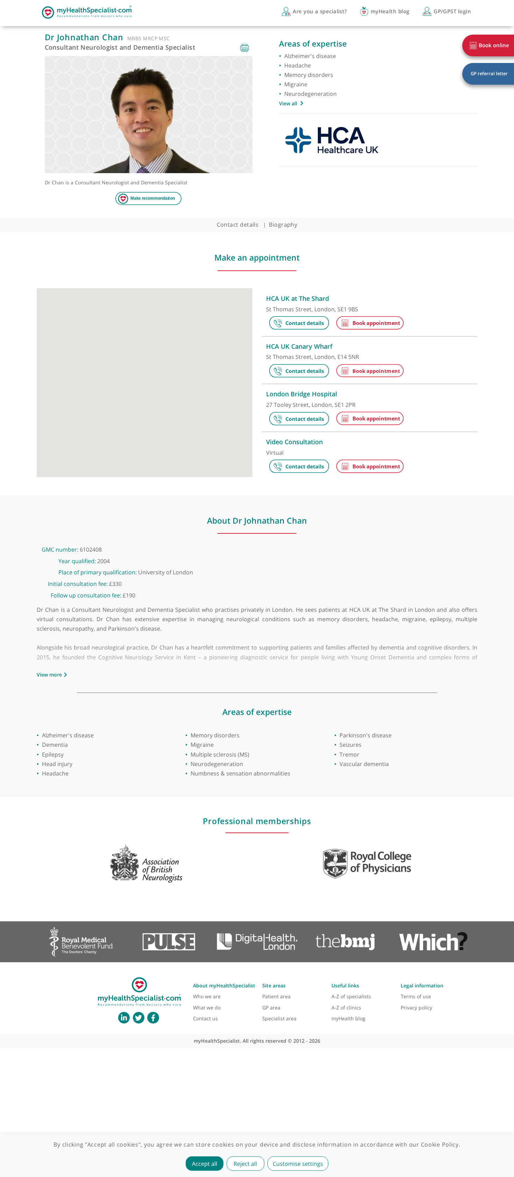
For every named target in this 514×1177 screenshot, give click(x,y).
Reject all (245, 1164)
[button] (83, 379)
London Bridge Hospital (301, 394)
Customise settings (298, 1164)
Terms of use (416, 996)
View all (288, 103)
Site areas (274, 985)
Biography (283, 224)
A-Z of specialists (351, 996)
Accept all (204, 1164)
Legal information (422, 985)
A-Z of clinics (346, 1007)
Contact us (205, 1018)
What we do (207, 1007)
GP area (271, 1007)
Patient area (276, 996)
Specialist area (279, 1018)
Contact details (238, 224)
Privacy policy (416, 1007)
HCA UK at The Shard (297, 298)
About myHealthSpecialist (224, 985)
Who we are (207, 996)
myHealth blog (348, 1018)
